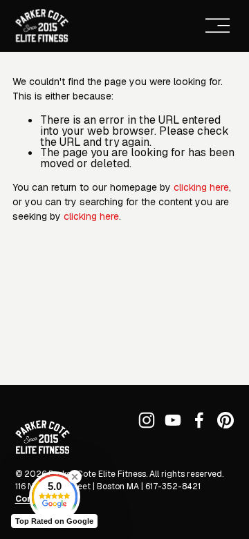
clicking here (201, 187)
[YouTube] (173, 420)
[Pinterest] (225, 420)
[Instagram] (146, 420)
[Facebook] (199, 420)
